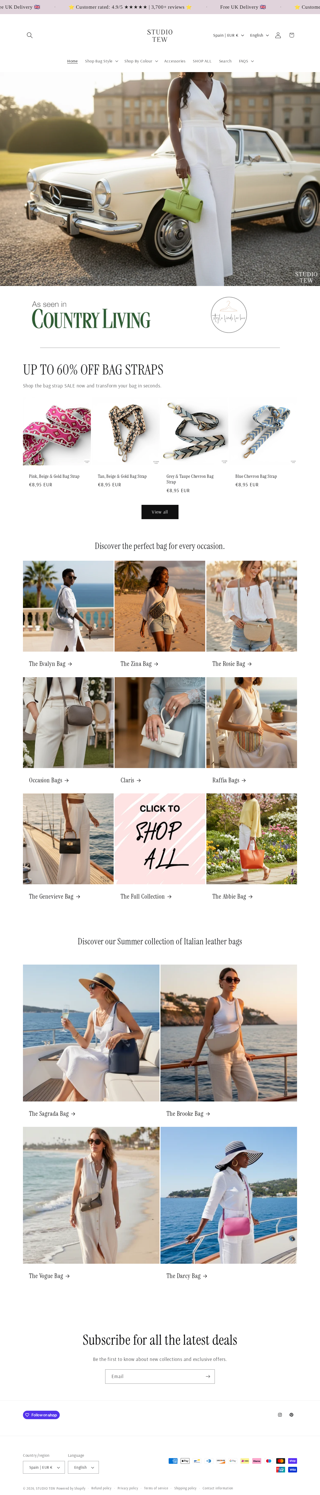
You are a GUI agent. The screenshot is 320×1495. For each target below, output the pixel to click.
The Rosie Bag (228, 664)
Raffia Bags (225, 780)
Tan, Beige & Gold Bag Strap (122, 476)
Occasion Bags (45, 780)
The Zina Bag (136, 664)
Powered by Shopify (70, 1488)
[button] (29, 35)
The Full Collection (143, 897)
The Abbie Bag (229, 897)
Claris (127, 780)
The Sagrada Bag (49, 1114)
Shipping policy (185, 1488)
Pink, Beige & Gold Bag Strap (54, 476)
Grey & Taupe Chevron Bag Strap (190, 479)
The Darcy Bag (184, 1276)
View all (160, 512)
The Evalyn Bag (47, 664)
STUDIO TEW (45, 1488)
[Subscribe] (208, 1376)
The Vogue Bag (46, 1276)
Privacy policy (128, 1488)
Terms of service (156, 1488)
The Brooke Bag (185, 1114)
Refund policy (101, 1488)
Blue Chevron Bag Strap (256, 476)
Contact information (218, 1488)
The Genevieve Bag (51, 897)
